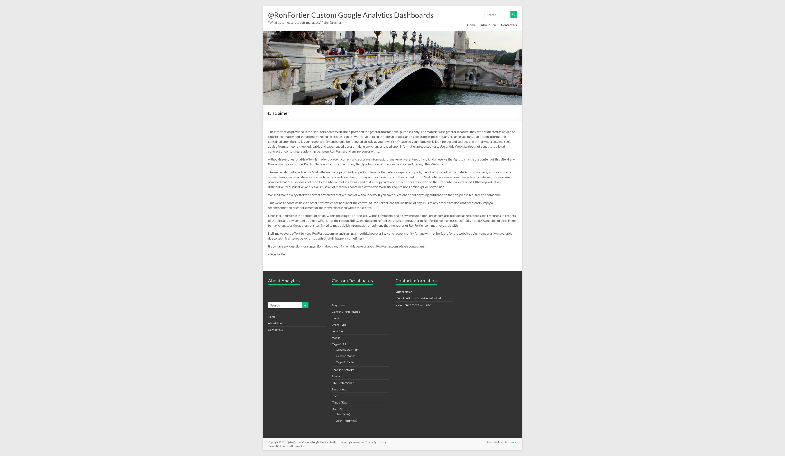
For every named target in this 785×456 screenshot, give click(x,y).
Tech (335, 396)
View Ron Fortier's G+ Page (413, 305)
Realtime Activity (343, 369)
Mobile (336, 337)
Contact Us (509, 25)
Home (471, 25)
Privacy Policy (494, 442)
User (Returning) (346, 420)
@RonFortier (404, 291)
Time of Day (339, 402)
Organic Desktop (347, 349)
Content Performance (346, 311)
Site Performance (343, 383)
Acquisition (339, 305)
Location (337, 331)
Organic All (339, 344)
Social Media (340, 389)
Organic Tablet (345, 362)
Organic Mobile (345, 356)
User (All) (337, 409)
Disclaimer (511, 442)
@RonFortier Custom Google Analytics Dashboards (350, 14)
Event (335, 318)
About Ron (488, 25)
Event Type (339, 324)
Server (336, 376)
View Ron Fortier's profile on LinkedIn (419, 298)
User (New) (343, 414)
